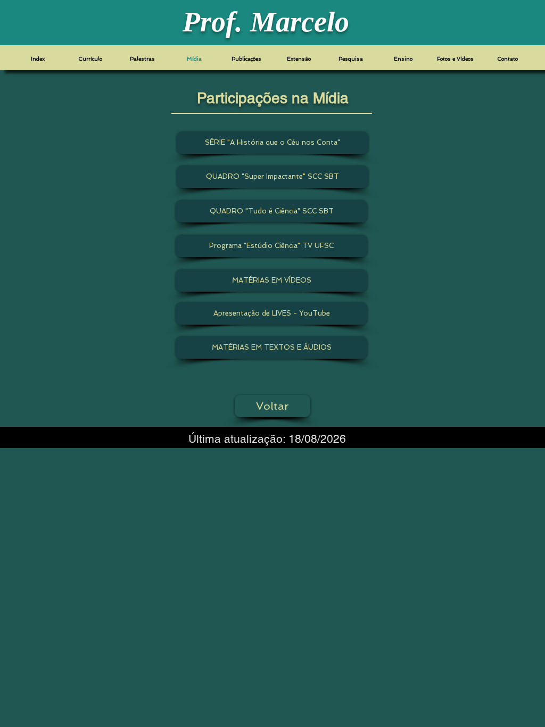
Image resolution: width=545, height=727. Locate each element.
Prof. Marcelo (266, 22)
